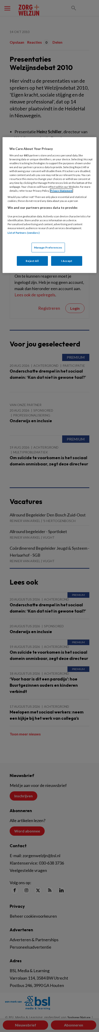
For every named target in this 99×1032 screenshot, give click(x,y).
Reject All (32, 260)
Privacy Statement (61, 190)
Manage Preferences (48, 247)
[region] (50, 205)
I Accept (66, 260)
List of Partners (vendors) (24, 232)
